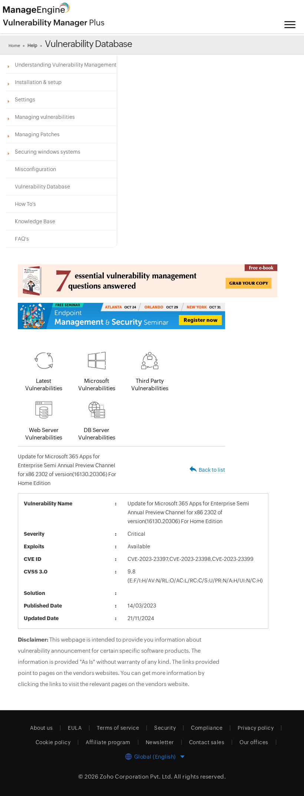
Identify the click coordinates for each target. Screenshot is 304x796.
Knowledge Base (35, 221)
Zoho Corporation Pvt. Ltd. (136, 776)
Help (32, 45)
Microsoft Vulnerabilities (96, 384)
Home (14, 45)
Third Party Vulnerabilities (149, 384)
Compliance (206, 727)
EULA (75, 727)
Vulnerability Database (42, 187)
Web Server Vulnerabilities (43, 434)
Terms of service (118, 727)
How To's (25, 204)
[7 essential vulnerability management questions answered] (121, 280)
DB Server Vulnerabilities (96, 434)
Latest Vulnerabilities (43, 384)
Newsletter (160, 742)
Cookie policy (53, 742)
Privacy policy (256, 727)
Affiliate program (108, 742)
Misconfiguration (35, 169)
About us (41, 727)
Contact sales (207, 742)
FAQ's (22, 239)
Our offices (253, 742)
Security (165, 727)
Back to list (212, 470)
